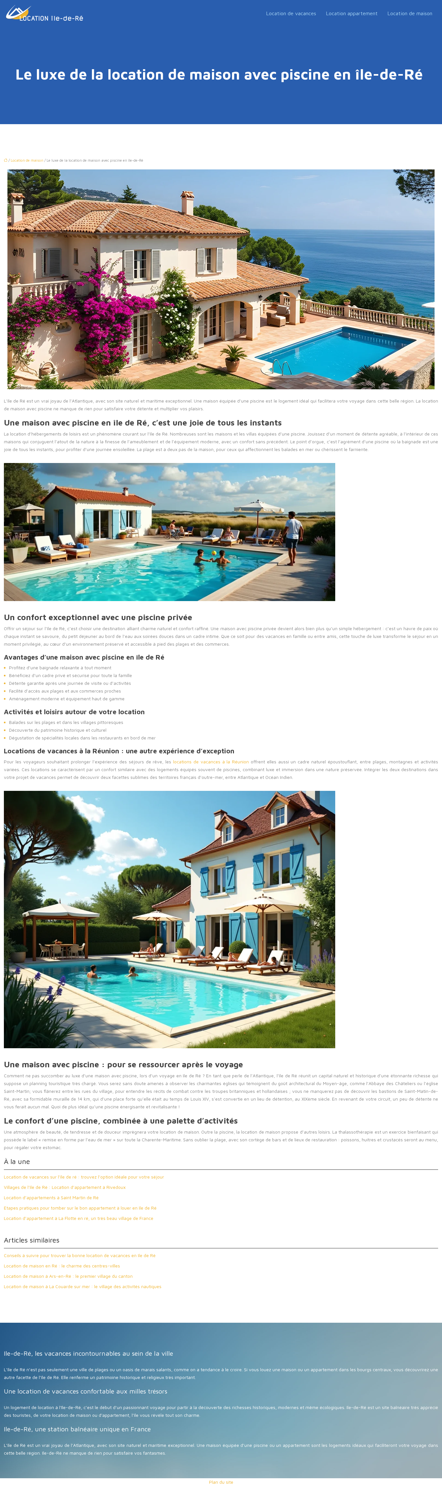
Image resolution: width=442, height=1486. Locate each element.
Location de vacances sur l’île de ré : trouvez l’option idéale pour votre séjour (84, 1176)
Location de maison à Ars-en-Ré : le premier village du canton (68, 1276)
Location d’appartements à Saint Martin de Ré (51, 1197)
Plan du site (221, 1482)
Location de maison (409, 13)
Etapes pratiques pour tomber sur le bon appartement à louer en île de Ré (80, 1208)
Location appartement (352, 13)
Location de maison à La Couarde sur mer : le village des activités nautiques (82, 1286)
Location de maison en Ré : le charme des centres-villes (62, 1265)
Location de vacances (291, 13)
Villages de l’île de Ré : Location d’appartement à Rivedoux (65, 1187)
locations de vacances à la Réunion (211, 761)
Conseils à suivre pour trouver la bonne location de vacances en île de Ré (80, 1255)
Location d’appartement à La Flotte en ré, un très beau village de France (78, 1218)
